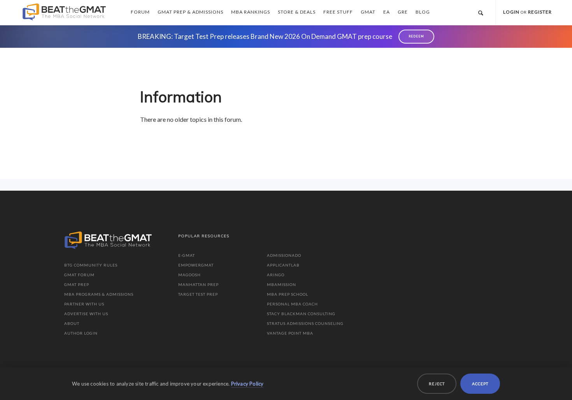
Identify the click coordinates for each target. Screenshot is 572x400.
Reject (437, 383)
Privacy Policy (247, 384)
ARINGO (275, 274)
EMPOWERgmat (196, 265)
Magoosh (189, 274)
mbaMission (281, 284)
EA (386, 12)
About (71, 323)
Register (540, 12)
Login (511, 12)
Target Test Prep (198, 294)
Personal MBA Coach (292, 304)
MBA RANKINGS (250, 12)
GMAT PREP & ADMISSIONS (190, 12)
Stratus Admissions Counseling (305, 323)
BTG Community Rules (91, 265)
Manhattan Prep (198, 284)
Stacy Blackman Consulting (301, 313)
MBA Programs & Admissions (98, 294)
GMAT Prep (76, 284)
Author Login (81, 333)
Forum (140, 12)
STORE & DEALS (297, 12)
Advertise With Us (86, 313)
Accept (480, 383)
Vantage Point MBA (290, 333)
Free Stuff (338, 12)
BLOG (423, 12)
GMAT (368, 12)
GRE (403, 12)
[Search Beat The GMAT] (480, 12)
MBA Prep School (287, 294)
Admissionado (284, 255)
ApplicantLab (283, 265)
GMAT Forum (79, 274)
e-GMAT (186, 255)
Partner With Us (84, 304)
